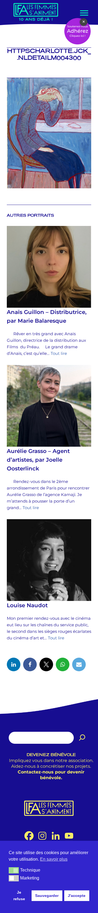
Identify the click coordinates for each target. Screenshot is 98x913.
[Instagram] (42, 836)
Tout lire (59, 353)
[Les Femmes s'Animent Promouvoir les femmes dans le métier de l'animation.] (36, 11)
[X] (46, 664)
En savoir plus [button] (54, 859)
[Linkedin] (13, 664)
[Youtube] (69, 836)
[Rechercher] (82, 737)
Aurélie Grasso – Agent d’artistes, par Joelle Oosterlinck (38, 460)
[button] (14, 870)
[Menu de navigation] (83, 13)
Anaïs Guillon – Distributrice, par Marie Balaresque (47, 316)
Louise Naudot (27, 605)
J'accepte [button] (76, 895)
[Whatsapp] (62, 664)
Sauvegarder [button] (47, 895)
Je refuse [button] (19, 895)
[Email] (79, 664)
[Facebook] (30, 664)
